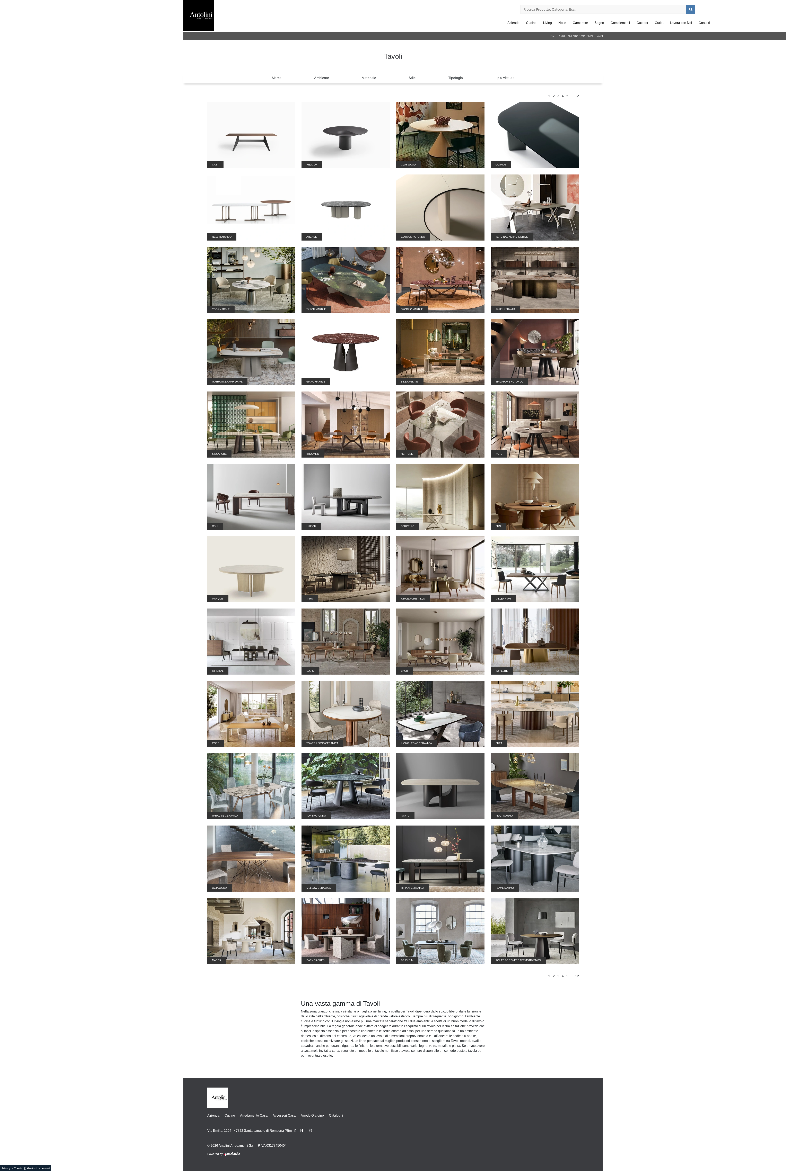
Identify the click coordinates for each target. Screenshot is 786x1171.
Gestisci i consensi (38, 1168)
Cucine (531, 23)
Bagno (599, 23)
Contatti (704, 23)
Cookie (18, 1168)
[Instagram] (312, 1130)
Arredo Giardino (312, 1115)
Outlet (659, 23)
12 (577, 96)
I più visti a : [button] (505, 78)
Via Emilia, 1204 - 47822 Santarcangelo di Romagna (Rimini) (251, 1130)
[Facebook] (305, 1130)
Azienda (513, 23)
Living (547, 23)
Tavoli (600, 36)
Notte (562, 23)
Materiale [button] (369, 78)
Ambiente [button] (321, 78)
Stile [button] (412, 78)
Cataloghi (336, 1115)
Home (552, 36)
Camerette (580, 23)
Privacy (5, 1168)
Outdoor (642, 23)
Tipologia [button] (455, 78)
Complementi (620, 23)
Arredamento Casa (254, 1115)
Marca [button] (276, 78)
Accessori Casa (284, 1115)
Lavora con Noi (681, 23)
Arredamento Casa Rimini (576, 36)
